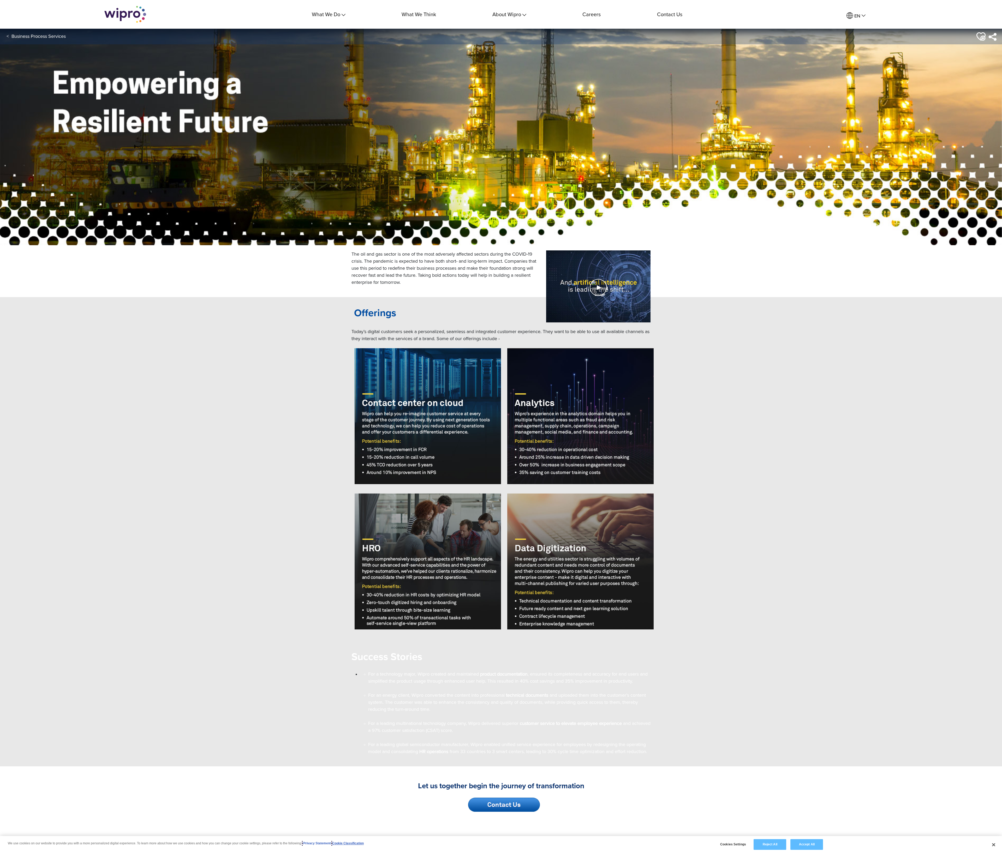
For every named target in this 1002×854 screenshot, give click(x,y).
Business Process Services (38, 36)
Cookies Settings (733, 844)
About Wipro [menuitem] (506, 14)
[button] (980, 36)
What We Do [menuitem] (326, 14)
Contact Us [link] (669, 14)
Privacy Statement (317, 843)
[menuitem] (856, 16)
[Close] (993, 844)
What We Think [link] (419, 14)
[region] (501, 845)
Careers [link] (591, 14)
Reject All (770, 844)
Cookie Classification (348, 843)
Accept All (807, 844)
